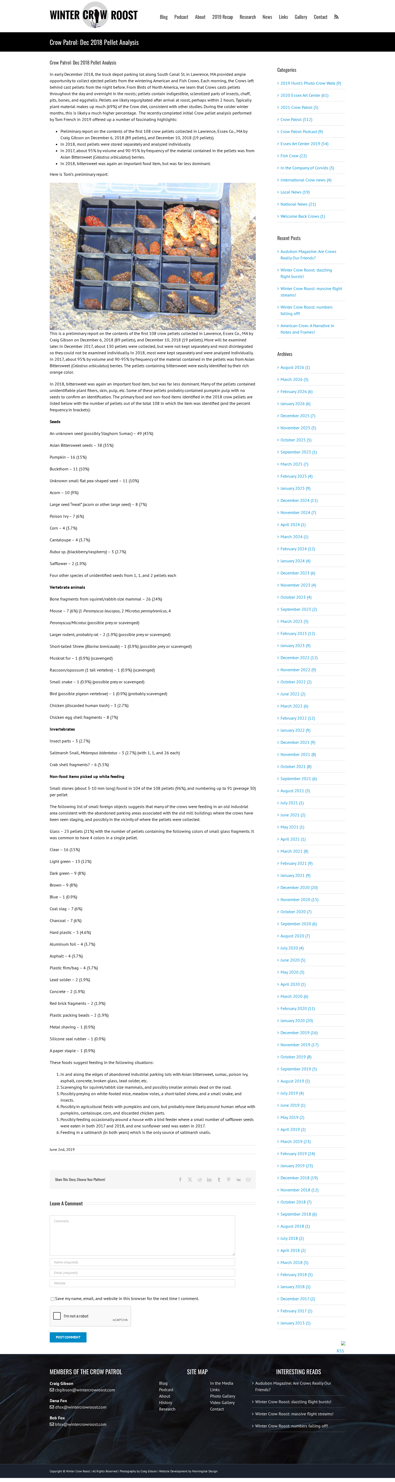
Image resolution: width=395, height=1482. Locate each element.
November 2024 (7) (298, 512)
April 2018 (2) (293, 1250)
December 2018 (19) (299, 1177)
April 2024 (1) (293, 524)
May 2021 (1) (292, 827)
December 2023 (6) (298, 573)
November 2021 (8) (298, 754)
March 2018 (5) (294, 1262)
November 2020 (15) (299, 899)
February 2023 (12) (298, 633)
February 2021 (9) (297, 863)
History (165, 1402)
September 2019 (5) (299, 1069)
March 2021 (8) (294, 851)
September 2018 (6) (299, 1214)
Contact (217, 1409)
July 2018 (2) (292, 1238)
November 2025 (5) (298, 427)
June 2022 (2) (293, 694)
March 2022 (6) (294, 706)
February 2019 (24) (298, 1153)
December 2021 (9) (298, 742)
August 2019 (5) (295, 1081)
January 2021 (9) (295, 875)
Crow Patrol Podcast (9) (302, 131)
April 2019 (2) (293, 1129)
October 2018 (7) (296, 1202)
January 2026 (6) (295, 403)
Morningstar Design (204, 1471)
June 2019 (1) (293, 1105)
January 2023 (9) (295, 645)
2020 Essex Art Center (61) (304, 95)
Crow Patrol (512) (296, 119)
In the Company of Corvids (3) (307, 167)
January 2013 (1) (295, 1323)
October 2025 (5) (296, 439)
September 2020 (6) (299, 923)
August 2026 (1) (295, 367)
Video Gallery (222, 1402)
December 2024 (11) (299, 500)
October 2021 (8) (296, 766)
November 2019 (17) (299, 1044)
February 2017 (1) (296, 1310)
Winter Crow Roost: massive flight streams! (294, 1413)
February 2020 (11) (298, 1008)
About (164, 1396)
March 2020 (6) (294, 996)
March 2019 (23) (296, 1141)
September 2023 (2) (299, 609)
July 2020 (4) (292, 948)
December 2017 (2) (298, 1298)
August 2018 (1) (295, 1226)
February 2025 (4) (297, 476)
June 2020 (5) (293, 960)
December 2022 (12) (299, 657)
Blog (163, 1383)
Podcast (166, 1389)
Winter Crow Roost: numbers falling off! (291, 1426)
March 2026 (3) (294, 379)
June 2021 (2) (293, 814)
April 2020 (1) (293, 984)
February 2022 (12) (298, 718)
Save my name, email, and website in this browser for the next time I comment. (127, 1298)
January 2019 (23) (297, 1165)
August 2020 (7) (295, 935)
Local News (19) (295, 192)
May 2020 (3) (292, 972)
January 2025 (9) (295, 488)
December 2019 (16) (299, 1032)
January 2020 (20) (297, 1020)
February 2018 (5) (297, 1274)
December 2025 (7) (298, 415)
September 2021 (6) (299, 778)
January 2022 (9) (295, 730)
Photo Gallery (222, 1396)
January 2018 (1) (295, 1286)
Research (167, 1409)
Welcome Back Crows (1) (303, 216)
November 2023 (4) (298, 585)
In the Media (221, 1383)
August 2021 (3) (295, 790)
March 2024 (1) (294, 536)
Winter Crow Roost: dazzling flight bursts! (293, 1401)
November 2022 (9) (298, 669)
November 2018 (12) (299, 1189)
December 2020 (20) (299, 887)
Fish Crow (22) (294, 155)
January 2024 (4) (295, 560)
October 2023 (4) (296, 597)
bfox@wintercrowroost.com (80, 1424)
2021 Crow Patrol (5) (299, 107)
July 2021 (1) (292, 802)
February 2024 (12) (298, 548)
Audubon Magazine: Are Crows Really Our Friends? (293, 1386)
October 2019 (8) (296, 1056)
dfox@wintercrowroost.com (80, 1407)
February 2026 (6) (297, 391)
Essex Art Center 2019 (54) (304, 143)
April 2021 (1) (293, 839)
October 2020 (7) (296, 911)
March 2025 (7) (294, 464)
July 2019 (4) (292, 1093)
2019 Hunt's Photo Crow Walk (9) (311, 83)
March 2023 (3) (294, 621)
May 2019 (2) (292, 1117)
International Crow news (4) (306, 180)
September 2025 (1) (299, 452)
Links (215, 1389)
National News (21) (298, 204)
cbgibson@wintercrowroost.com (85, 1389)
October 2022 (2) (296, 681)
